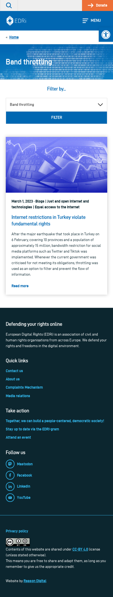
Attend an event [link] (18, 437)
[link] (106, 34)
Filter (56, 117)
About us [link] (13, 379)
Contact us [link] (14, 371)
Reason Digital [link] (35, 581)
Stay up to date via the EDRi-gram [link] (32, 429)
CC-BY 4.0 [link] (80, 549)
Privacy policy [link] (17, 531)
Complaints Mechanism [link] (24, 387)
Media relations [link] (18, 396)
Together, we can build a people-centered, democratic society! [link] (55, 421)
